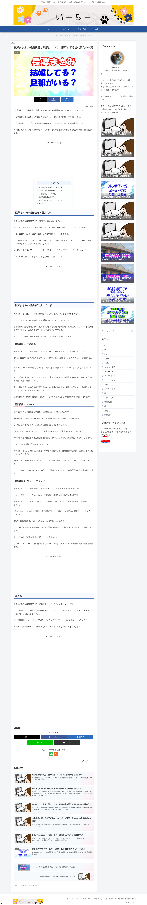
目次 (50, 182)
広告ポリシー (87, 899)
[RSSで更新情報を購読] (56, 754)
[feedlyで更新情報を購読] (51, 754)
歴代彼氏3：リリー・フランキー (52, 200)
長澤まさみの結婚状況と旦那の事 (50, 187)
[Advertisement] (54, 158)
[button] (67, 742)
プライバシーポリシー (74, 899)
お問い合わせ (98, 899)
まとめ (40, 203)
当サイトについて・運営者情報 (124, 899)
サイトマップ (108, 899)
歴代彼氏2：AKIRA (47, 197)
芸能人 (18, 727)
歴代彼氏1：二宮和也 (48, 194)
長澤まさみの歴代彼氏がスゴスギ (50, 190)
